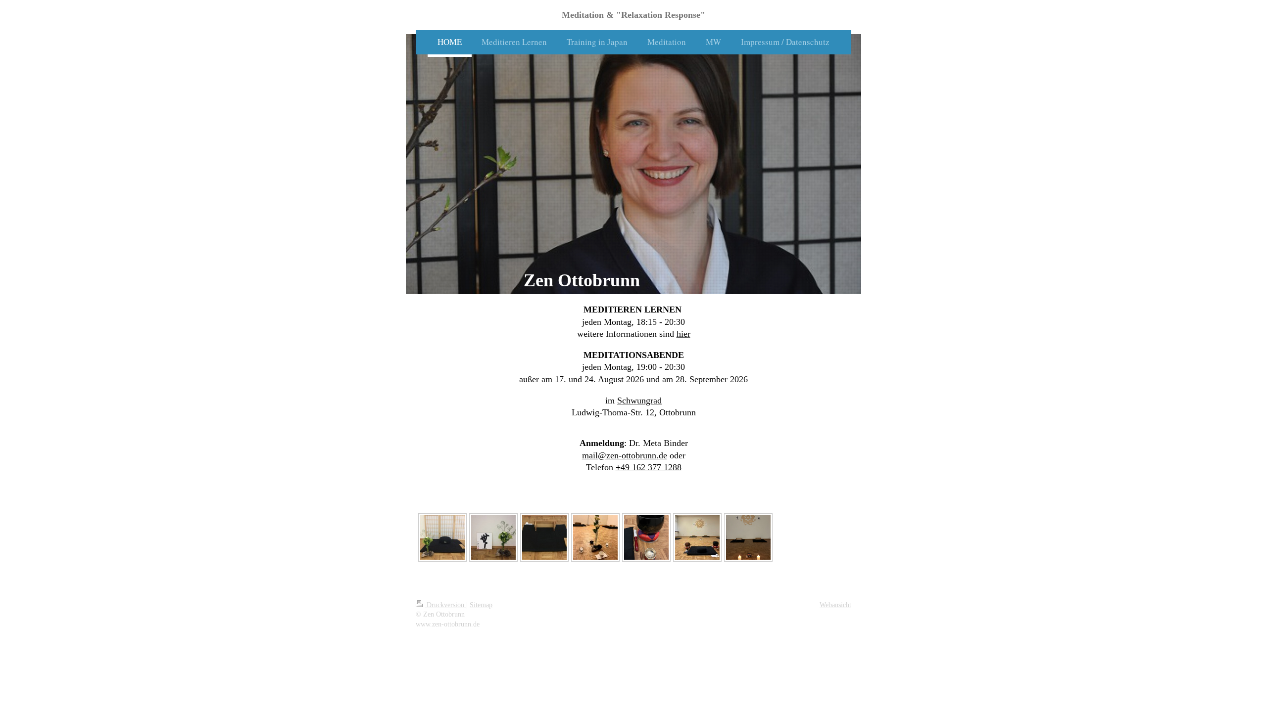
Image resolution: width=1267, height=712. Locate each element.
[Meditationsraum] (697, 537)
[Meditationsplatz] (442, 537)
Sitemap (481, 605)
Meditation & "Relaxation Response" (633, 15)
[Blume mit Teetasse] (595, 537)
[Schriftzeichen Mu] (493, 537)
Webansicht (835, 605)
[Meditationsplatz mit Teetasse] (544, 537)
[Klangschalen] (646, 537)
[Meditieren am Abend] (748, 537)
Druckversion (445, 605)
